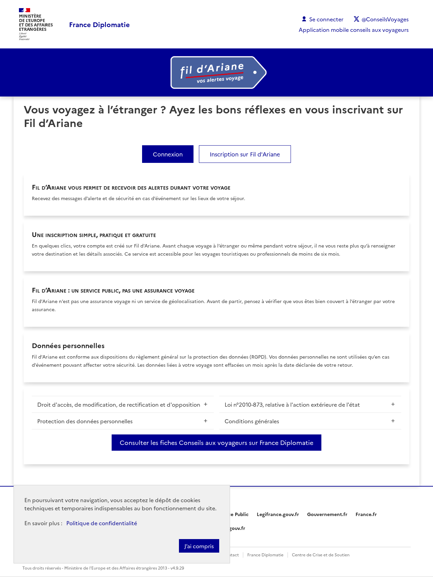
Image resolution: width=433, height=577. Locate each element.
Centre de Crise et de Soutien (320, 554)
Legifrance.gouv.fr (278, 514)
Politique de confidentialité (101, 523)
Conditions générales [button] (252, 421)
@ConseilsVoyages (385, 19)
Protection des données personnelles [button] (85, 421)
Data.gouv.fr (230, 528)
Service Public (232, 514)
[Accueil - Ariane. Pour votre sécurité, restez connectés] (216, 72)
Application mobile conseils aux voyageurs (354, 29)
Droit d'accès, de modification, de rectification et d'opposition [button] (118, 404)
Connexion (168, 154)
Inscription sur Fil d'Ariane (245, 154)
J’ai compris (199, 546)
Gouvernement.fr (327, 514)
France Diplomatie (265, 554)
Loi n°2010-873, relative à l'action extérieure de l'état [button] (292, 404)
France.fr (366, 514)
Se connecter (326, 19)
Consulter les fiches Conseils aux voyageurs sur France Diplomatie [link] (216, 442)
